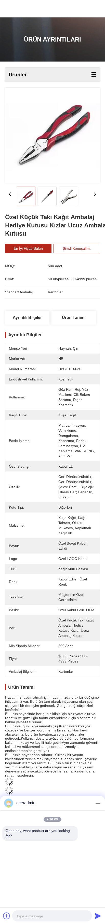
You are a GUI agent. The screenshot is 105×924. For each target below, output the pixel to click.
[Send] (98, 915)
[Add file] (6, 915)
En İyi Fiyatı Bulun (28, 248)
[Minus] (98, 803)
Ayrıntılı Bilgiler (27, 317)
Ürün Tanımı (73, 317)
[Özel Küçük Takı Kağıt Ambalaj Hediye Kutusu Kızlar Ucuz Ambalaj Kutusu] (52, 135)
